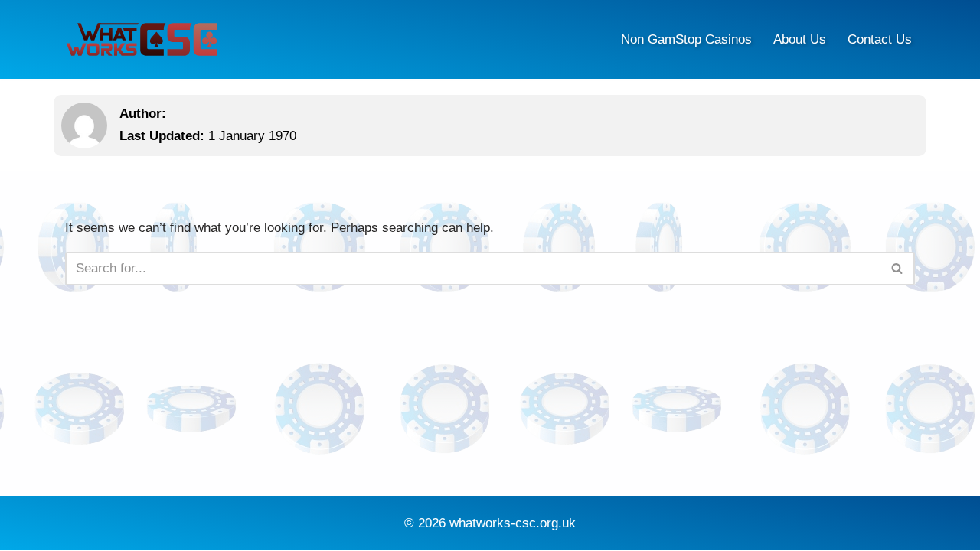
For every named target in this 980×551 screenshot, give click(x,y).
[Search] (897, 268)
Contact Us (880, 39)
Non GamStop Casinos (686, 39)
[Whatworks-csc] (141, 39)
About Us (799, 39)
